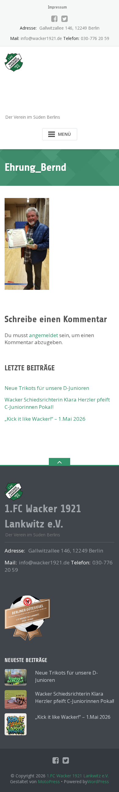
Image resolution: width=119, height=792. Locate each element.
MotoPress (49, 781)
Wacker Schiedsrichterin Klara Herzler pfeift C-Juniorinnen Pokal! (74, 697)
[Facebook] (54, 18)
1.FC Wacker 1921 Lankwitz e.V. (78, 776)
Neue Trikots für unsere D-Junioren (47, 387)
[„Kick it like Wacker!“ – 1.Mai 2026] (16, 724)
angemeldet (43, 335)
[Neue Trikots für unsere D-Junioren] (16, 677)
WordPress (98, 781)
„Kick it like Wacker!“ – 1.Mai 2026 (45, 418)
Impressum (57, 7)
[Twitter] (64, 18)
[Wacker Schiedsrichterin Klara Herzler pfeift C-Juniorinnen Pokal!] (16, 699)
